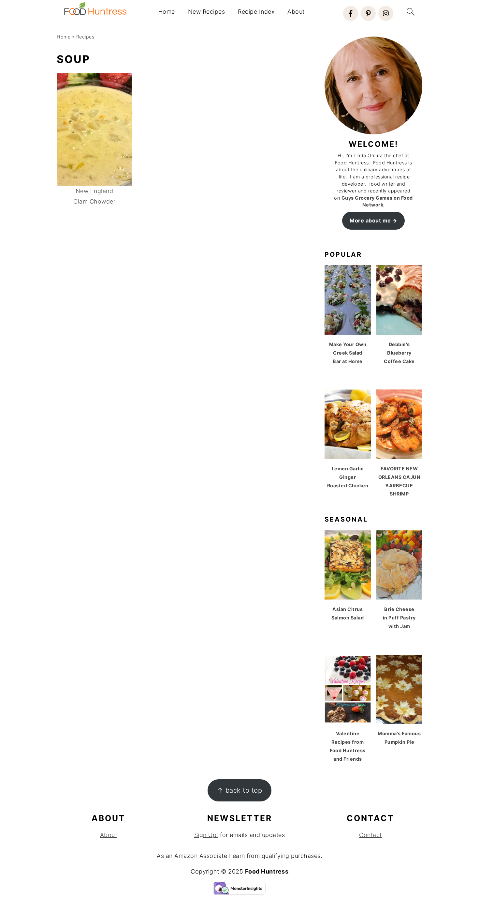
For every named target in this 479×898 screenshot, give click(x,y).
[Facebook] (350, 13)
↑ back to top (239, 790)
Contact (370, 834)
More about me (370, 220)
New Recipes (206, 11)
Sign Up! (206, 834)
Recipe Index (256, 11)
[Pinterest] (368, 13)
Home (166, 11)
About (296, 11)
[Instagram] (385, 13)
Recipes (85, 36)
